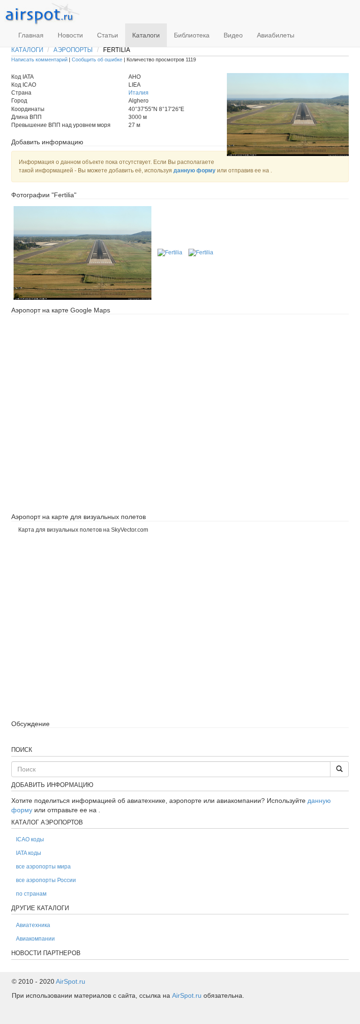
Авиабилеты (275, 35)
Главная (31, 35)
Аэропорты (73, 49)
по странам (31, 893)
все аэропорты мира (43, 866)
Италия (138, 92)
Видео (233, 35)
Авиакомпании (35, 938)
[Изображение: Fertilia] (82, 252)
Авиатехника (33, 925)
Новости (70, 35)
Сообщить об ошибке (97, 59)
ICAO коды (30, 839)
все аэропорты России (46, 880)
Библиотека (192, 35)
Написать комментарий (39, 59)
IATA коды (28, 853)
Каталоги (146, 35)
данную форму (194, 170)
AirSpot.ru (70, 981)
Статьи (107, 35)
